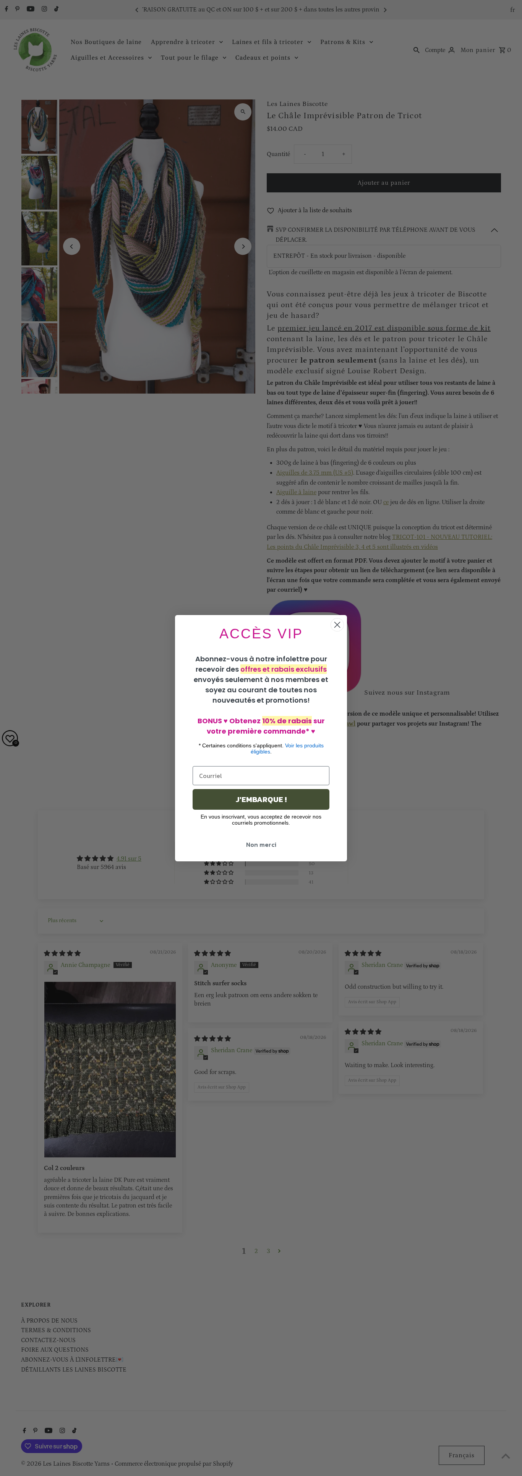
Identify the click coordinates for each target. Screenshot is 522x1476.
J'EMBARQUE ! (261, 799)
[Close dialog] (337, 624)
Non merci (261, 844)
